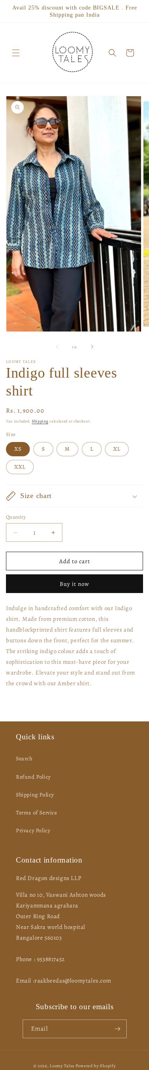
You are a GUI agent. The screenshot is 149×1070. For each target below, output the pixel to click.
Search (24, 758)
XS (17, 449)
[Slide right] (92, 346)
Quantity (16, 517)
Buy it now (74, 584)
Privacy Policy (33, 830)
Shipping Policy (35, 795)
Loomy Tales (62, 1066)
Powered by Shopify (95, 1066)
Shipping (40, 421)
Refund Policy (33, 777)
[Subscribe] (117, 1029)
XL (116, 449)
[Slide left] (57, 346)
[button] (16, 53)
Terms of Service (36, 812)
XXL (19, 467)
